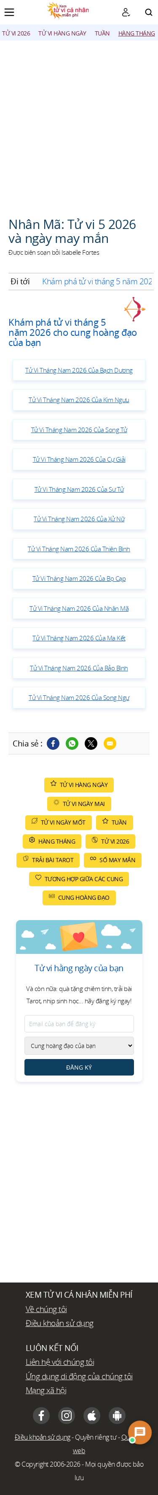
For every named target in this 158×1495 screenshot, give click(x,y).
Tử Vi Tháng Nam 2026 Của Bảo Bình (79, 668)
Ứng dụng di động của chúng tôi (79, 1376)
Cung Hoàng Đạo (84, 897)
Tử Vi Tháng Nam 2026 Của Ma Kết (79, 638)
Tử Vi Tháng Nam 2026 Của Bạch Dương (79, 370)
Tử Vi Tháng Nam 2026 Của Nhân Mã (79, 608)
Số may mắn (117, 860)
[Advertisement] (79, 124)
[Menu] (9, 12)
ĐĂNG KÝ (79, 1067)
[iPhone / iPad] (92, 1416)
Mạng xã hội (46, 1390)
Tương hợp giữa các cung (84, 879)
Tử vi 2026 (16, 33)
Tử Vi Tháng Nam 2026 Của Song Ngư (79, 697)
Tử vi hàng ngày (62, 33)
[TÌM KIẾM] (149, 12)
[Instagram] (67, 1416)
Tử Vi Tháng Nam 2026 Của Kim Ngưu (79, 399)
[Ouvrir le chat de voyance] (140, 1432)
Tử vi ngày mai (84, 804)
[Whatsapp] (72, 743)
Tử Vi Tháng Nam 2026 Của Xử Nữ (79, 519)
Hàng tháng (136, 33)
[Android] (117, 1416)
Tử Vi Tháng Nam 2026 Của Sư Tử (79, 489)
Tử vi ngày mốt (63, 822)
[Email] (110, 743)
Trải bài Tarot (52, 860)
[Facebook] (53, 743)
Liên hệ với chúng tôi (60, 1361)
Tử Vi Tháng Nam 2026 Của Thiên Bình (79, 549)
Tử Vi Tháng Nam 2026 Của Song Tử (79, 429)
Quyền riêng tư (95, 1437)
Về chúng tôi (46, 1309)
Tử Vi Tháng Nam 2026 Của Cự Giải (79, 459)
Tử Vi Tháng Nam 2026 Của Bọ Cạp (79, 578)
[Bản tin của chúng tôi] (126, 12)
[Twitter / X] (91, 743)
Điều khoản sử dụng (60, 1323)
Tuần (102, 33)
